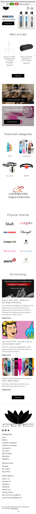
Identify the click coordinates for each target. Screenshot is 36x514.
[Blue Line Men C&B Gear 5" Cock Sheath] (26, 47)
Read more (6, 318)
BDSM (26, 176)
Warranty (5, 487)
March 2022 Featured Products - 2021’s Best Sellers (17, 379)
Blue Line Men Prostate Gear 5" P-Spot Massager (9, 59)
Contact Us (6, 481)
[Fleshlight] (9, 242)
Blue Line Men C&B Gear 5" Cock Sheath (26, 58)
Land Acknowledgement (12, 498)
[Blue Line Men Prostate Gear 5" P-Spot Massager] (9, 47)
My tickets (6, 472)
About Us (6, 479)
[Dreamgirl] (26, 233)
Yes (12, 4)
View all (18, 76)
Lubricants (26, 156)
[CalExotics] (26, 224)
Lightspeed (14, 508)
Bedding (5, 459)
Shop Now (8, 23)
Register (5, 466)
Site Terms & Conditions (11, 495)
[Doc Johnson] (9, 233)
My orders (6, 469)
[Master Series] (26, 242)
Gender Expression (9, 445)
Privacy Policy (7, 492)
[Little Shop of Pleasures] (6, 8)
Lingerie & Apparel (9, 443)
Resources (6, 490)
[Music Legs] (9, 251)
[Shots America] (9, 260)
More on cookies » (24, 4)
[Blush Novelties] (9, 224)
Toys (9, 156)
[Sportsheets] (26, 260)
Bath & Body (7, 454)
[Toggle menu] (32, 8)
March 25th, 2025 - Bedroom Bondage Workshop (15, 301)
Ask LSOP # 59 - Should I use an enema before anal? (17, 342)
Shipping (5, 484)
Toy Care (9, 176)
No (16, 4)
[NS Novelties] (26, 251)
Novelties (5, 456)
